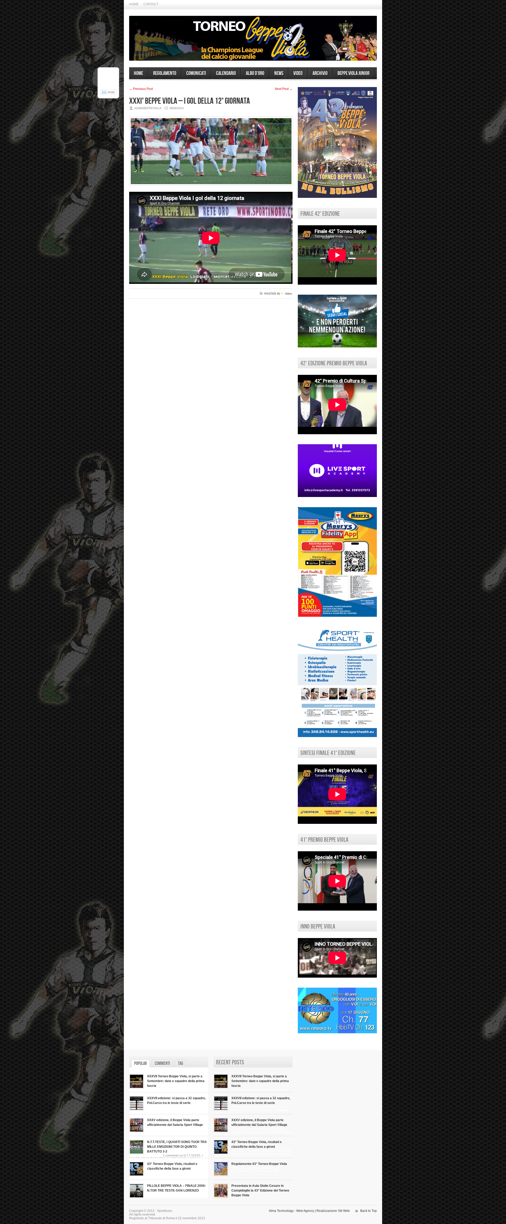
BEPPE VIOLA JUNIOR (353, 73)
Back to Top (368, 1211)
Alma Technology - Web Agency (291, 1211)
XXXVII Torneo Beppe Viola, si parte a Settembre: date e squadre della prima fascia (176, 1081)
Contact (150, 4)
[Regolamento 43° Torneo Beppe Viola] (220, 1175)
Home (134, 4)
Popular (140, 1063)
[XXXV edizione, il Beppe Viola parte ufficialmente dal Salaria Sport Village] (136, 1131)
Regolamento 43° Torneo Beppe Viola (259, 1164)
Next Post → (284, 89)
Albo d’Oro (255, 73)
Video (298, 73)
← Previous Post (141, 89)
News (278, 73)
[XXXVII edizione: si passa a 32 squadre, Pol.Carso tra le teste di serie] (136, 1109)
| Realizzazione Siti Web (332, 1211)
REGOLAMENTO (164, 73)
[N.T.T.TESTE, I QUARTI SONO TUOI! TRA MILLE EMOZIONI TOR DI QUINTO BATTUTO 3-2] (136, 1153)
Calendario (226, 73)
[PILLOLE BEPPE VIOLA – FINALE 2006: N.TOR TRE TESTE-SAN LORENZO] (136, 1197)
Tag (180, 1063)
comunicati (196, 73)
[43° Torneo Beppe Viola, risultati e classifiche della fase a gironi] (136, 1175)
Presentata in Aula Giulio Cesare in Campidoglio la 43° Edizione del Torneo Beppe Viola (260, 1190)
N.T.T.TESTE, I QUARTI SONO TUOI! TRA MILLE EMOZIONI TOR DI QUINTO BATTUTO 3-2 (177, 1146)
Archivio (320, 73)
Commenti (162, 1063)
